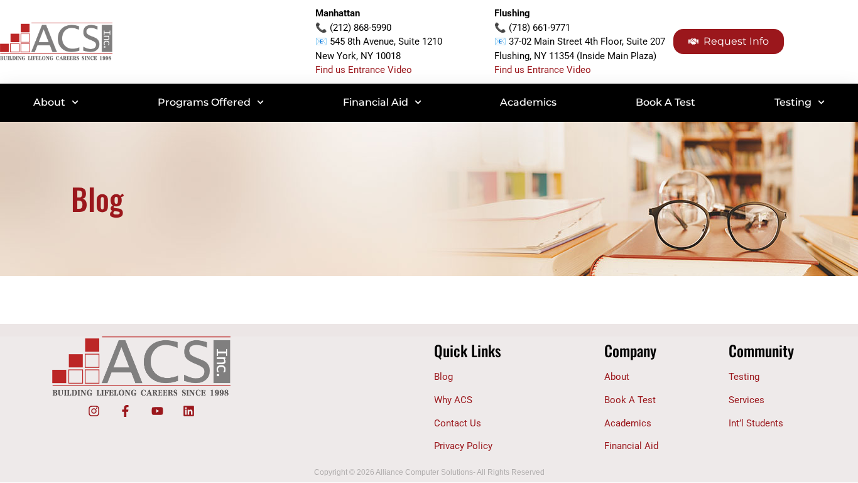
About (49, 102)
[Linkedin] (188, 410)
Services (746, 400)
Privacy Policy (463, 446)
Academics (528, 102)
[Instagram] (93, 410)
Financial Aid (375, 102)
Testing (793, 102)
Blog (443, 376)
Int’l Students (756, 423)
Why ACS (453, 400)
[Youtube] (157, 410)
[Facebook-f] (125, 410)
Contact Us (457, 423)
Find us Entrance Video (363, 69)
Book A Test (665, 102)
